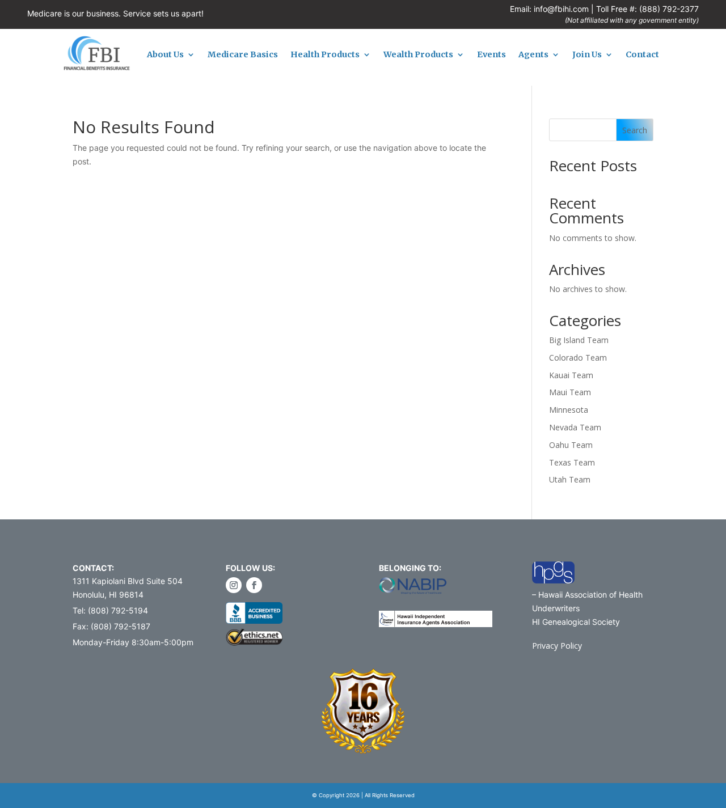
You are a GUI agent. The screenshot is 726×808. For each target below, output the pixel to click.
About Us (165, 55)
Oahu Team (571, 444)
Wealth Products (418, 55)
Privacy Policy (557, 645)
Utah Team (569, 479)
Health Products (325, 55)
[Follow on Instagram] (234, 585)
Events (491, 55)
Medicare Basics (243, 55)
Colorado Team (578, 357)
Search (634, 130)
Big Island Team (579, 340)
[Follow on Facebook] (254, 585)
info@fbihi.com (561, 9)
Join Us (587, 55)
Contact (642, 55)
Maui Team (570, 392)
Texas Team (572, 462)
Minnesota (568, 409)
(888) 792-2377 (669, 9)
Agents (533, 55)
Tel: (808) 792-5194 (110, 610)
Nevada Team (575, 427)
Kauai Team (571, 375)
